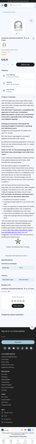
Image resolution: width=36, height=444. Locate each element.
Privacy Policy (23, 436)
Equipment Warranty (7, 367)
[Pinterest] (27, 348)
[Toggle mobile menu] (2, 5)
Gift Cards (4, 397)
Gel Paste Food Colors (9, 12)
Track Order (5, 359)
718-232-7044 (8, 413)
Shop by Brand (5, 400)
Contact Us (7, 419)
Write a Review (18, 306)
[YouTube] (14, 348)
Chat (5, 416)
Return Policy (5, 362)
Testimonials (5, 382)
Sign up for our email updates (13, 331)
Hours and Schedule (7, 387)
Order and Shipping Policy (9, 357)
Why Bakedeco (5, 379)
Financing (4, 377)
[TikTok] (22, 348)
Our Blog (4, 390)
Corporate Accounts (7, 365)
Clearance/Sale (6, 405)
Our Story (4, 374)
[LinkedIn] (31, 348)
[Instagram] (5, 348)
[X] (18, 348)
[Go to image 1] (16, 33)
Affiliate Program (6, 385)
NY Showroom (8, 422)
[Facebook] (9, 348)
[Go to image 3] (19, 33)
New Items (4, 402)
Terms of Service (13, 436)
